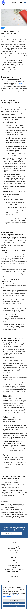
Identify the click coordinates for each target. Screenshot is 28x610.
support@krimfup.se (14, 579)
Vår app (14, 567)
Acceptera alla (14, 606)
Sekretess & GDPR (14, 552)
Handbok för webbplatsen (14, 565)
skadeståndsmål (9, 152)
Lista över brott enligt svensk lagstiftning (14, 569)
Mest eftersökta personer (14, 548)
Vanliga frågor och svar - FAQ (14, 571)
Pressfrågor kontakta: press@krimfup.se (14, 581)
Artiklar (14, 560)
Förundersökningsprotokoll (14, 562)
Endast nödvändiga (14, 603)
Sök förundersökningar (14, 545)
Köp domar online (14, 564)
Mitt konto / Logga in (14, 547)
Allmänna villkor (14, 550)
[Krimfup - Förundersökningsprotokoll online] (6, 2)
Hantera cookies (14, 600)
